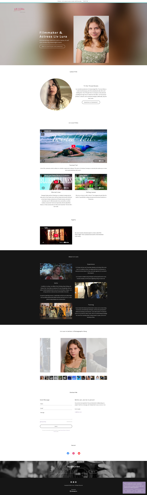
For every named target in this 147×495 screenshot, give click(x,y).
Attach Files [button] (43, 421)
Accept (139, 490)
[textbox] (56, 403)
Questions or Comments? (91, 102)
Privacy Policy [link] (62, 430)
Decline (129, 490)
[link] (19, 4)
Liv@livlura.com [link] (78, 412)
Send (56, 426)
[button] (40, 421)
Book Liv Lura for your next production (52, 46)
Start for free (85, 1)
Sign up (93, 471)
